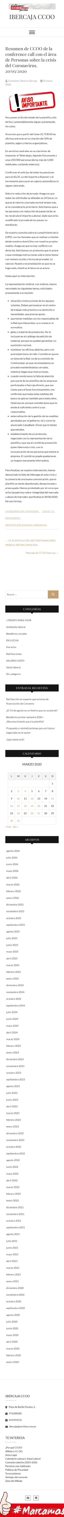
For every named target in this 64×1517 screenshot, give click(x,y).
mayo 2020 (12, 1334)
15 (52, 798)
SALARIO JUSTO (15, 660)
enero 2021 (12, 1281)
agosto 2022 (13, 1160)
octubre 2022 (13, 1146)
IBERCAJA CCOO (32, 17)
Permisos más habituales (18, 1466)
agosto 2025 (13, 931)
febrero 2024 (13, 1045)
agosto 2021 (13, 1234)
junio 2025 (12, 944)
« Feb (8, 826)
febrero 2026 (13, 891)
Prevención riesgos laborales (26, 525)
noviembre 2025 (15, 911)
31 (18, 820)
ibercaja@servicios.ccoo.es (22, 1426)
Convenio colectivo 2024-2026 (21, 1462)
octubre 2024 (13, 998)
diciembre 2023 (15, 1059)
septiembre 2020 (15, 1308)
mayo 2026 (12, 870)
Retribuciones (14, 653)
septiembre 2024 (15, 1005)
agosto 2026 (13, 850)
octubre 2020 (13, 1301)
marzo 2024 (12, 1039)
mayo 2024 (12, 1025)
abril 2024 (12, 1032)
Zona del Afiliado (13, 1480)
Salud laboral (13, 667)
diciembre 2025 (15, 904)
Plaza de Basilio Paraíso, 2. (22, 1407)
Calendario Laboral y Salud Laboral (23, 1458)
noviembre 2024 (15, 992)
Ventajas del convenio (16, 1477)
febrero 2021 (13, 1274)
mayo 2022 (12, 1173)
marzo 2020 (12, 1348)
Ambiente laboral (15, 626)
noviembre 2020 (15, 1294)
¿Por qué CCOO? (13, 1447)
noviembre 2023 (15, 1066)
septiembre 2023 (15, 1079)
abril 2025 (12, 958)
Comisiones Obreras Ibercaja (22, 80)
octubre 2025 (13, 918)
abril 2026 (12, 877)
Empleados (12, 518)
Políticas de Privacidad (16, 1469)
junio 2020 (12, 1328)
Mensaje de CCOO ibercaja (42, 552)
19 (32, 805)
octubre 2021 (13, 1220)
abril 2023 (12, 1106)
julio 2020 (11, 1321)
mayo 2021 (12, 1254)
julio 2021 (11, 1240)
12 (32, 798)
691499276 (15, 1420)
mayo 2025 (12, 951)
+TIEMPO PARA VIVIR (18, 620)
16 (11, 805)
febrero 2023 (13, 1119)
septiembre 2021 (15, 1227)
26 (32, 813)
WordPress (46, 1512)
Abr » (15, 826)
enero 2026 (12, 897)
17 (18, 805)
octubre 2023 (13, 1072)
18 (25, 805)
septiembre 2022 (15, 1153)
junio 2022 (12, 1166)
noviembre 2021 (15, 1213)
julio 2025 (11, 938)
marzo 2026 (12, 884)
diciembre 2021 (15, 1207)
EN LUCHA (12, 640)
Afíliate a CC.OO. (14, 1451)
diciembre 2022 (15, 1133)
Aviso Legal (11, 1455)
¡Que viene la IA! (15, 739)
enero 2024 (12, 1052)
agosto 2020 (13, 1314)
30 (11, 820)
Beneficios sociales (16, 633)
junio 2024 (12, 1018)
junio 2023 (12, 1099)
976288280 (15, 1413)
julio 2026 (11, 857)
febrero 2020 (13, 1355)
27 (38, 813)
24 (18, 813)
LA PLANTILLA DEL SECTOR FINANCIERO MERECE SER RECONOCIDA (30, 542)
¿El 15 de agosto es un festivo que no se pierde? (32, 710)
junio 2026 (12, 864)
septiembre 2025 (15, 924)
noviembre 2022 (15, 1139)
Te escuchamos (13, 1473)
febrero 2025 (13, 971)
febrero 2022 (13, 1193)
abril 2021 (12, 1260)
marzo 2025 (12, 965)
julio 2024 (11, 1012)
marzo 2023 (12, 1113)
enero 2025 (12, 978)
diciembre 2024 (15, 985)
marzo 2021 (12, 1267)
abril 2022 (12, 1180)
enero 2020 (12, 1361)
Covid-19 (48, 511)
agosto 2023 (13, 1086)
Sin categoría (13, 673)
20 (38, 805)
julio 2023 (11, 1092)
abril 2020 (12, 1341)
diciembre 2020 (15, 1287)
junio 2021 (12, 1247)
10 (18, 798)
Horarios (11, 647)
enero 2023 (12, 1126)
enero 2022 (12, 1200)
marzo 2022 (12, 1187)
